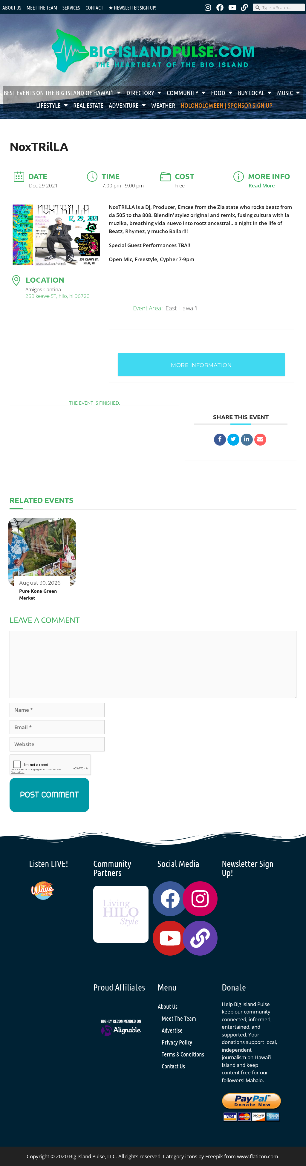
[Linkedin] (247, 440)
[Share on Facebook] (220, 440)
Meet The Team (179, 1018)
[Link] (244, 7)
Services (71, 7)
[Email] (260, 440)
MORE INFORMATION (201, 365)
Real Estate (88, 105)
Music (285, 92)
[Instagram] (207, 7)
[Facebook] (220, 7)
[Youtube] (232, 7)
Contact (94, 7)
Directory (140, 92)
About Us (11, 7)
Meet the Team (42, 7)
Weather (163, 105)
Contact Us (173, 1066)
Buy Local (251, 92)
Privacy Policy (177, 1042)
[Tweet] (233, 440)
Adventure (124, 105)
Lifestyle (48, 105)
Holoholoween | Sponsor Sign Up (226, 105)
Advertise (172, 1030)
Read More (262, 185)
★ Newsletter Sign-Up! (132, 7)
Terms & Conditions (183, 1054)
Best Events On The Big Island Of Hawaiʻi (59, 92)
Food (218, 92)
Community (182, 92)
